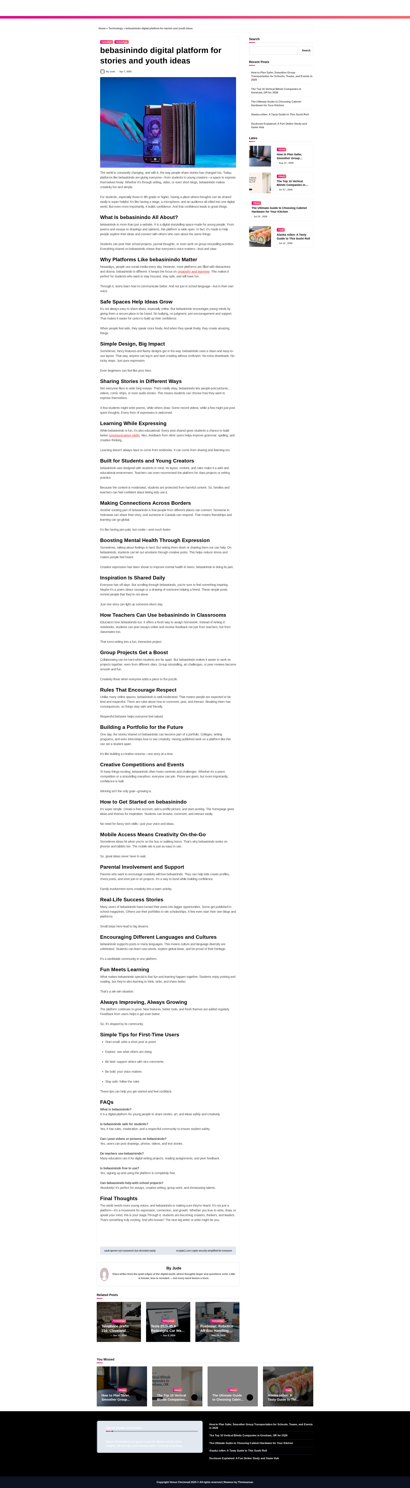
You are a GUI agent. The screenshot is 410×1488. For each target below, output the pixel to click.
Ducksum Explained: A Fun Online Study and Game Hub (279, 125)
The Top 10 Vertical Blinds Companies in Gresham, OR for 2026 (276, 91)
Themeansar (245, 1482)
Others (281, 149)
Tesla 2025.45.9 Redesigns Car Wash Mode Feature (168, 1330)
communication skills (124, 435)
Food (280, 230)
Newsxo (229, 1482)
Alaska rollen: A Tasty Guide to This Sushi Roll (280, 114)
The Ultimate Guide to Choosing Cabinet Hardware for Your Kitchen (276, 103)
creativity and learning (193, 271)
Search (254, 39)
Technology (115, 28)
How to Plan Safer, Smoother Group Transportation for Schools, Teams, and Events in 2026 (282, 76)
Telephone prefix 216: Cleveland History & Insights (116, 1330)
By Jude (110, 71)
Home (102, 28)
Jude (176, 1268)
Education (107, 42)
